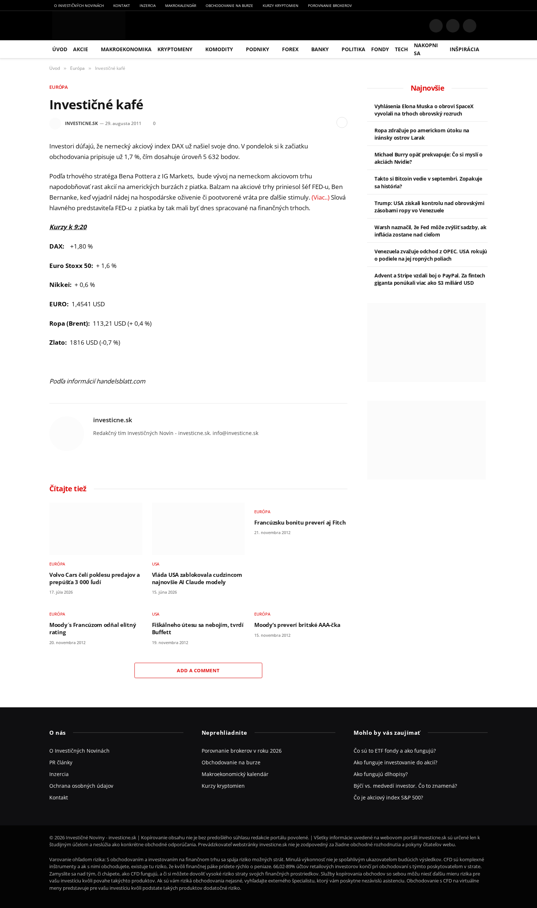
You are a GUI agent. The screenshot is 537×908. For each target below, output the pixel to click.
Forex (290, 49)
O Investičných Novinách (79, 5)
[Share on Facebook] (292, 122)
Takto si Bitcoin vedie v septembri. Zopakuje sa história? (428, 182)
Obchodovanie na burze (229, 5)
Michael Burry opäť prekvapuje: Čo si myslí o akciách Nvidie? (428, 158)
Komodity (219, 49)
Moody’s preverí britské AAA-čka (297, 624)
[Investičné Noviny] (87, 25)
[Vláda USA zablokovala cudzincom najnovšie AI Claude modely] (198, 529)
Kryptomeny (175, 49)
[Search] (485, 26)
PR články (60, 762)
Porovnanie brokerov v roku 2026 (242, 750)
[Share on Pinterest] (316, 122)
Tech (401, 49)
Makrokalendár (180, 5)
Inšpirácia (464, 49)
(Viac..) (321, 197)
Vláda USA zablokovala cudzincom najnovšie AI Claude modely (197, 578)
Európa (58, 87)
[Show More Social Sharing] (341, 122)
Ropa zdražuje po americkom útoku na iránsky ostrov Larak (421, 134)
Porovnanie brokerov (330, 5)
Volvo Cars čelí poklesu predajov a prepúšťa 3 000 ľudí (94, 578)
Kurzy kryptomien (280, 5)
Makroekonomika (126, 49)
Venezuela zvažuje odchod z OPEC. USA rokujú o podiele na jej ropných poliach (430, 255)
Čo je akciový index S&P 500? (388, 797)
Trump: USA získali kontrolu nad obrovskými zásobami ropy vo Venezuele (429, 207)
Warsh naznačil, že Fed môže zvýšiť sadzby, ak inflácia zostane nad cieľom (430, 231)
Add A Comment (198, 670)
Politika (353, 49)
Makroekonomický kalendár (235, 774)
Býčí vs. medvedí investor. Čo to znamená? (405, 785)
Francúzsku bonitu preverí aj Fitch (300, 522)
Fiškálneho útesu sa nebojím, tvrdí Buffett (198, 628)
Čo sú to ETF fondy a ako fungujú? (395, 750)
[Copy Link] (328, 122)
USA (156, 564)
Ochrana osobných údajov (81, 785)
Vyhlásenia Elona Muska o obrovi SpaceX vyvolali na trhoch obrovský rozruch (423, 110)
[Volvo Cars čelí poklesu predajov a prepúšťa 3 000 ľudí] (95, 529)
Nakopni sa (426, 49)
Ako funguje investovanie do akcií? (395, 762)
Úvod (59, 49)
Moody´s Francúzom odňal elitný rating (92, 628)
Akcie (80, 49)
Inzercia (148, 5)
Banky (320, 49)
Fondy (380, 49)
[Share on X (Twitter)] (304, 122)
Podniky (257, 49)
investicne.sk (81, 123)
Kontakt (121, 5)
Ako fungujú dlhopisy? (381, 774)
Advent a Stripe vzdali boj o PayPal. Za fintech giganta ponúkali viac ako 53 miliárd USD (429, 279)
